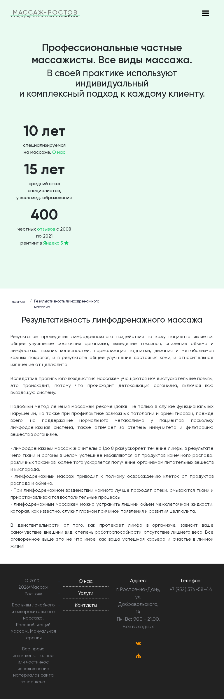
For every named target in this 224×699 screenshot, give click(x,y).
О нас (58, 152)
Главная (17, 301)
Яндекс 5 (53, 243)
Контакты (86, 605)
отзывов (46, 229)
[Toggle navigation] (205, 14)
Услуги (85, 593)
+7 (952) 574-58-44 (190, 589)
